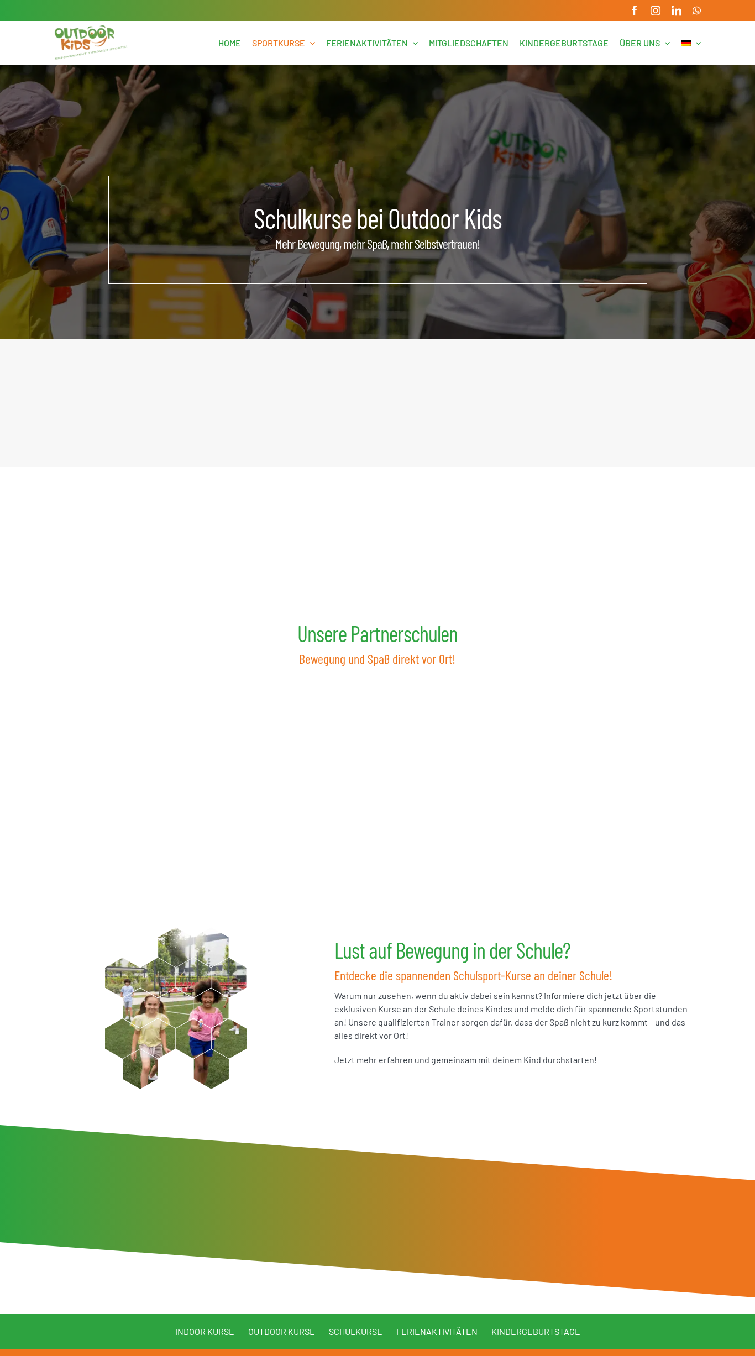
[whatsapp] (697, 10)
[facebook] (634, 10)
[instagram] (655, 10)
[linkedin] (676, 10)
